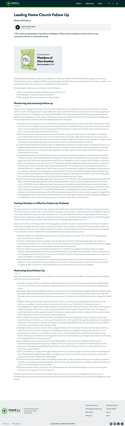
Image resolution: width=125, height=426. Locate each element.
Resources (90, 3)
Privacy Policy (16, 424)
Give (100, 3)
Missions (88, 415)
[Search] (113, 3)
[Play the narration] (17, 27)
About (78, 3)
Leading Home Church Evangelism (90, 212)
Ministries (89, 412)
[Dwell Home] (11, 410)
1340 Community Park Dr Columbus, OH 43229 (31, 410)
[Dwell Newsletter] (111, 424)
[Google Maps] (22, 411)
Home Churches (91, 405)
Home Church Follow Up (31, 209)
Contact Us (6, 424)
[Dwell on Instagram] (122, 424)
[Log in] (117, 3)
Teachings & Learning (93, 409)
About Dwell (111, 409)
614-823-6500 (28, 413)
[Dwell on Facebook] (118, 424)
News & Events (112, 405)
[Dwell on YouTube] (114, 424)
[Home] (12, 3)
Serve (108, 412)
